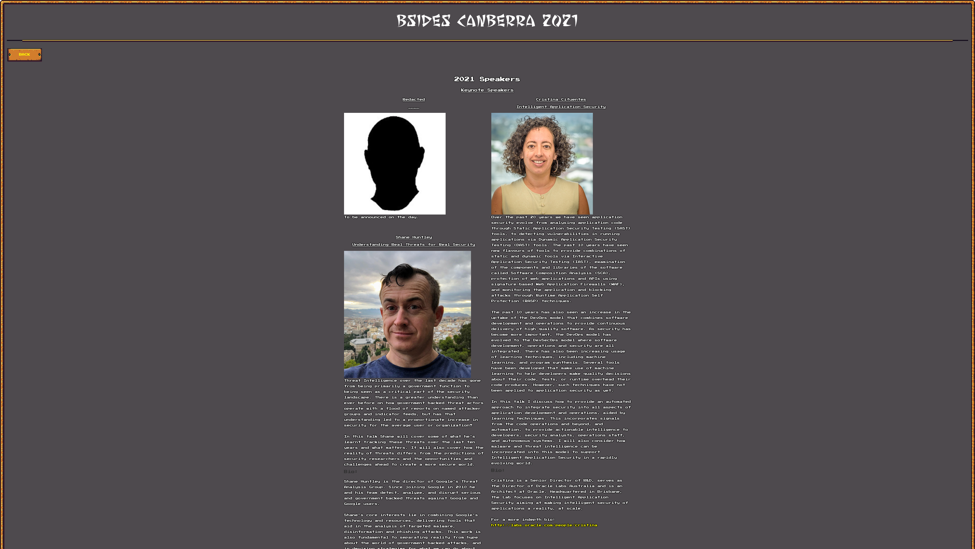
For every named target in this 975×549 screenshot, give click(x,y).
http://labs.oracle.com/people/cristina (544, 525)
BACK (24, 54)
